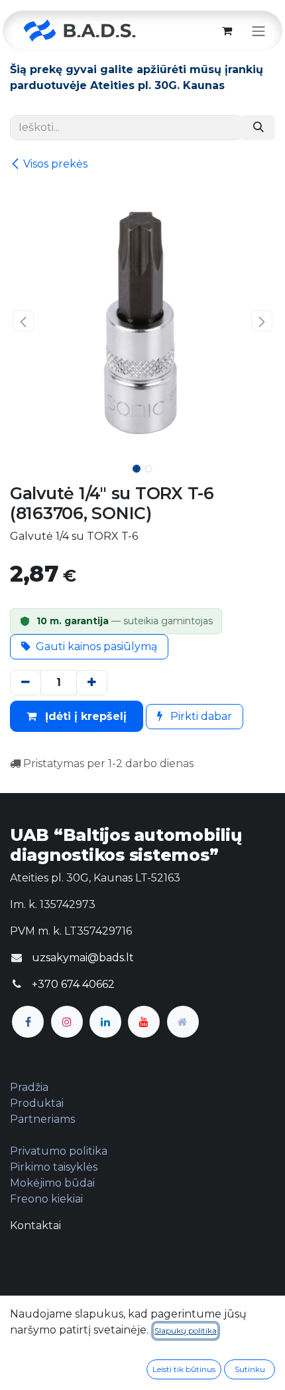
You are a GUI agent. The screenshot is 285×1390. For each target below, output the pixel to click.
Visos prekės (55, 164)
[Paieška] (258, 127)
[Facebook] (28, 1022)
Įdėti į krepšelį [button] (84, 716)
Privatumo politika (58, 1151)
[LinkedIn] (105, 1022)
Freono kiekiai (46, 1199)
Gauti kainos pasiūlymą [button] (96, 646)
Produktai (37, 1103)
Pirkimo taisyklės (53, 1167)
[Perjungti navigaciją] (258, 31)
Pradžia (29, 1087)
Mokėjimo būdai (52, 1183)
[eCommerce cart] (226, 30)
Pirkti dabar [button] (200, 716)
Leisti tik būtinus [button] (183, 1369)
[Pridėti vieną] (91, 682)
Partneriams (42, 1119)
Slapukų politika (185, 1330)
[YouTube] (144, 1022)
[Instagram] (67, 1022)
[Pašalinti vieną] (25, 682)
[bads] (183, 1022)
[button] (23, 321)
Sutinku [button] (250, 1369)
